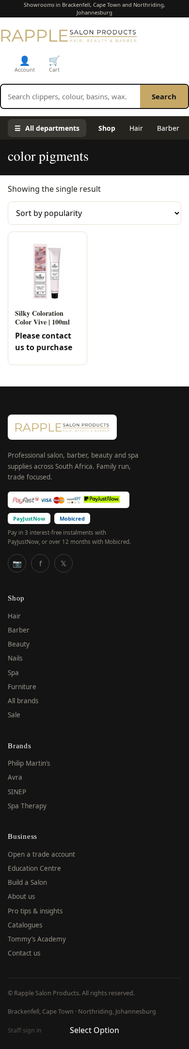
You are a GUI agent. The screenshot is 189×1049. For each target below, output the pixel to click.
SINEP (17, 791)
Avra (15, 777)
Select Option (94, 1030)
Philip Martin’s (29, 763)
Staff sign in (25, 1030)
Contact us (24, 953)
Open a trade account (41, 854)
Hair (136, 128)
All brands (23, 700)
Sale (14, 714)
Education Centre (34, 868)
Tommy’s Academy (37, 939)
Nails (15, 658)
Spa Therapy (27, 806)
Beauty (19, 644)
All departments (47, 128)
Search (164, 96)
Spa (13, 672)
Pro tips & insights (35, 911)
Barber (168, 128)
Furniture (22, 686)
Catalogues (25, 925)
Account (25, 63)
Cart (54, 63)
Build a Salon (27, 882)
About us (21, 896)
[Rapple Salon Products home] (69, 35)
